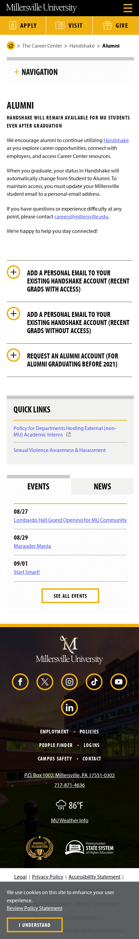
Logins (92, 745)
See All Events (70, 595)
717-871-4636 (69, 785)
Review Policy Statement (34, 908)
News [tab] (102, 486)
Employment (54, 731)
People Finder (56, 745)
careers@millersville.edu (81, 216)
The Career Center (42, 45)
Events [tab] (38, 486)
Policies (89, 731)
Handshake (82, 45)
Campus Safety (55, 758)
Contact (92, 758)
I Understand (35, 924)
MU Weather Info (69, 820)
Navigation (40, 71)
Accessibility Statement (94, 876)
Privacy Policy (47, 876)
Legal (20, 876)
